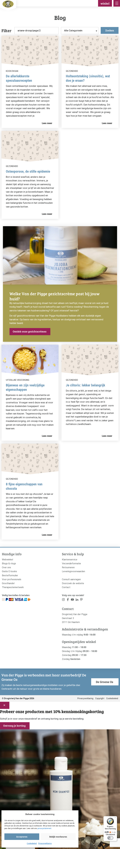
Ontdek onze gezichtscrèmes (29, 331)
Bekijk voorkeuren (58, 836)
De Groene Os (104, 682)
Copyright (99, 698)
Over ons (6, 567)
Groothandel (8, 583)
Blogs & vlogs (9, 563)
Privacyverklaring (45, 843)
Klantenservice (69, 559)
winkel (105, 3)
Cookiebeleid (32, 843)
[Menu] (115, 818)
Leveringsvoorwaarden (73, 571)
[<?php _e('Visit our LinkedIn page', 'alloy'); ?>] (76, 600)
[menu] (116, 3)
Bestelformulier (10, 575)
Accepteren (21, 836)
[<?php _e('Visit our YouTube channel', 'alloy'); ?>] (72, 600)
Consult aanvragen (71, 579)
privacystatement (44, 828)
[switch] (110, 838)
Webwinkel (7, 559)
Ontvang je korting (14, 725)
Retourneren (68, 567)
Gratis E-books (9, 571)
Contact (66, 587)
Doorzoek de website (73, 583)
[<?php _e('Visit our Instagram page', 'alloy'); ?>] (63, 600)
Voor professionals (11, 579)
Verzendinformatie (71, 563)
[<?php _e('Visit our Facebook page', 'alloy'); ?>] (68, 600)
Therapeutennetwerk (13, 587)
